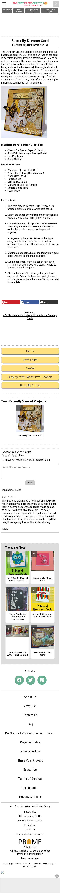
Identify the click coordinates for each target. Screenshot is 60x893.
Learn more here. (30, 858)
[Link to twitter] (30, 680)
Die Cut (30, 368)
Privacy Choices (30, 797)
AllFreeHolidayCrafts (30, 816)
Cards (30, 351)
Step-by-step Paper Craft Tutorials (30, 377)
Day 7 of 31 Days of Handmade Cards (42, 615)
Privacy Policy (30, 751)
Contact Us (30, 715)
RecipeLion (30, 825)
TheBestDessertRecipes (30, 834)
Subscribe (30, 769)
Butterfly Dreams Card (30, 435)
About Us (30, 697)
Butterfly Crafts (30, 385)
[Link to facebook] (19, 680)
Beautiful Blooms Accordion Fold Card (17, 653)
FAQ (30, 724)
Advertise (30, 706)
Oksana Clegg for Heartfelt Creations (31, 45)
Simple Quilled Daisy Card (42, 579)
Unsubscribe (30, 788)
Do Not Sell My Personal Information (30, 733)
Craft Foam (30, 360)
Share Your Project (30, 760)
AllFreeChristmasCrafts (30, 820)
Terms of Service (30, 779)
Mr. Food (30, 829)
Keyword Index (30, 742)
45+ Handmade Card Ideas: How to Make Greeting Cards (30, 317)
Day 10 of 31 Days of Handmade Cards (17, 579)
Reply (5, 528)
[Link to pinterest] (42, 680)
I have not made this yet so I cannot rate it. (27, 459)
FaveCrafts (30, 811)
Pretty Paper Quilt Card (42, 653)
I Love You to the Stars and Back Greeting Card (17, 616)
